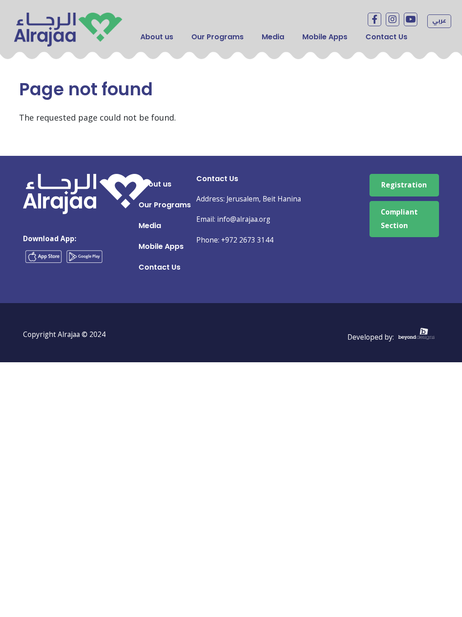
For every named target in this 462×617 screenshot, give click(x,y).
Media (273, 37)
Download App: (49, 238)
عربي (439, 20)
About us (156, 37)
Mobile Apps (324, 37)
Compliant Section (399, 218)
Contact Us (386, 37)
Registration (404, 185)
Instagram (392, 19)
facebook (374, 19)
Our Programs (217, 37)
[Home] (68, 19)
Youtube (410, 19)
